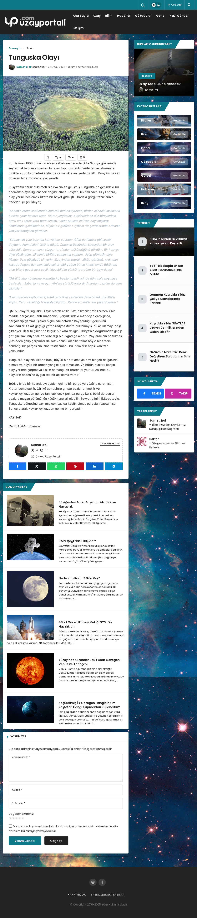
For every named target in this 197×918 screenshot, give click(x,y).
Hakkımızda (77, 894)
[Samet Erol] (23, 450)
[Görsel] (164, 176)
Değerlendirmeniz (21, 814)
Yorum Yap (18, 736)
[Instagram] (41, 450)
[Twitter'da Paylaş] (37, 466)
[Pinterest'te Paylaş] (75, 466)
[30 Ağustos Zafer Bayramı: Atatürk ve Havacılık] (30, 510)
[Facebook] (37, 450)
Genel (160, 16)
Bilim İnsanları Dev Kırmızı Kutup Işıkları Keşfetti (169, 241)
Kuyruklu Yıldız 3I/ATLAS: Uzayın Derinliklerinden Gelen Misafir (168, 327)
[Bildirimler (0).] (189, 4)
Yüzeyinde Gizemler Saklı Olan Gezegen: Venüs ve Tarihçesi (89, 662)
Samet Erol (23, 67)
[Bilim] (164, 134)
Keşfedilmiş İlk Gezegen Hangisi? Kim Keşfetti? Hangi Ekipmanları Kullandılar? (89, 705)
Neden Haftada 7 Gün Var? (79, 578)
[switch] (156, 5)
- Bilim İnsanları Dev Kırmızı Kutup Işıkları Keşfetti (167, 427)
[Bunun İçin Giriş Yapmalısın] (47, 157)
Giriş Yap (176, 4)
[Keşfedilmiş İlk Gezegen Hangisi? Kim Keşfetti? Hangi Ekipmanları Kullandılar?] (30, 709)
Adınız (17, 790)
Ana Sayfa (81, 16)
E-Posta (18, 803)
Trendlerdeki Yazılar (108, 894)
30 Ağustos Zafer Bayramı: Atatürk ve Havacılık (87, 504)
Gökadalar (143, 16)
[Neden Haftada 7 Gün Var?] (30, 589)
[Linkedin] (46, 450)
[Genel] (164, 148)
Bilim (109, 16)
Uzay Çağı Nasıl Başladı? (77, 541)
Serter (154, 439)
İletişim (78, 28)
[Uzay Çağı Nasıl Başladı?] (30, 547)
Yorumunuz (21, 757)
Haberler (123, 16)
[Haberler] (164, 189)
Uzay (97, 16)
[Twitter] (32, 450)
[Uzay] (164, 203)
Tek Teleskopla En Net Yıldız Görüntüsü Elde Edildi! (166, 270)
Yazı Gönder (179, 16)
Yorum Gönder (25, 841)
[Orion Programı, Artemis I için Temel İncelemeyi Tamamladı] (164, 73)
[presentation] (137, 72)
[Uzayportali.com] (36, 22)
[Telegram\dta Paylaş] (114, 466)
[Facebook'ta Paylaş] (17, 466)
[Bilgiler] (164, 121)
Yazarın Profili (110, 443)
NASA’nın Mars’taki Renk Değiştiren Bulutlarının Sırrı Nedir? (170, 356)
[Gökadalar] (164, 162)
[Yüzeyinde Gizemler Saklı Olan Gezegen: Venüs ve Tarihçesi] (30, 670)
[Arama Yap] (143, 5)
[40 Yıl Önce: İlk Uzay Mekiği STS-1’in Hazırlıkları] (30, 627)
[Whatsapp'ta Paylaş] (56, 466)
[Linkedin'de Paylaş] (94, 466)
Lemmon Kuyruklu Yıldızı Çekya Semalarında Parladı (168, 299)
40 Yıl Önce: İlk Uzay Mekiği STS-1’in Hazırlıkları (85, 624)
